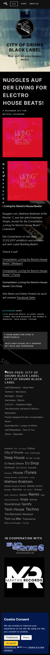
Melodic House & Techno (15, 486)
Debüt (27, 453)
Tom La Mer (12, 519)
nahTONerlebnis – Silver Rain (19, 387)
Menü (14, 4)
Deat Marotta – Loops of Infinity (21, 425)
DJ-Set (29, 458)
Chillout (31, 448)
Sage (43, 495)
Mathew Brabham (21, 317)
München (17, 489)
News (19, 311)
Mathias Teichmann (14, 114)
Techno (32, 319)
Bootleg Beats (17, 314)
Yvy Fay (25, 523)
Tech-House (20, 319)
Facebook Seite (26, 297)
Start (24, 4)
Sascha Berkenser (11, 500)
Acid (15, 449)
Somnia (33, 499)
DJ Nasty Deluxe (14, 463)
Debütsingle (35, 453)
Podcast (38, 489)
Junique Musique (10, 477)
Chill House (22, 449)
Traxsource (29, 518)
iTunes (6, 317)
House (40, 314)
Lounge (32, 477)
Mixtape (7, 490)
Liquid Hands (23, 477)
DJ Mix (37, 458)
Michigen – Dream (14, 396)
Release (23, 494)
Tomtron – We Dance (15, 391)
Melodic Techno (35, 486)
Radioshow (14, 495)
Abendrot (8, 448)
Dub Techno (21, 468)
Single (24, 499)
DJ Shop (31, 314)
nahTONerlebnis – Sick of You (20, 430)
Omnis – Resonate (14, 434)
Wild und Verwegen (12, 523)
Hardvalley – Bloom (14, 400)
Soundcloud (12, 504)
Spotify (27, 504)
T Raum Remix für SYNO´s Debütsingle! (19, 336)
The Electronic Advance (18, 514)
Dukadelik (32, 468)
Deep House (14, 457)
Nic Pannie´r (39, 317)
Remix (34, 494)
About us (34, 4)
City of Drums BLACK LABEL (25, 47)
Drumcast (9, 467)
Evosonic (8, 473)
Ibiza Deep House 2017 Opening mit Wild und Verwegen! (23, 345)
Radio (6, 495)
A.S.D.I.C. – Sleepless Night (18, 404)
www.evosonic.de (25, 552)
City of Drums (13, 452)
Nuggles (7, 319)
